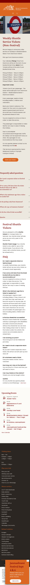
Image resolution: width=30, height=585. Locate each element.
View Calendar (6, 432)
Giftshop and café (7, 474)
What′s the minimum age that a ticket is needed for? (12, 195)
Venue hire (5, 519)
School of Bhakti (6, 535)
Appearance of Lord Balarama (14, 404)
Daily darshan (5, 492)
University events (6, 543)
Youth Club (5, 501)
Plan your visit (5, 471)
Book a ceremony (7, 494)
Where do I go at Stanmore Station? (12, 207)
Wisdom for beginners (8, 537)
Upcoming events (7, 478)
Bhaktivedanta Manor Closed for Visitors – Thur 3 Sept (17, 416)
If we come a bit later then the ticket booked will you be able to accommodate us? (12, 187)
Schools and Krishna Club (9, 498)
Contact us (5, 480)
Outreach (4, 512)
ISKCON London (6, 552)
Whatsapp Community (8, 525)
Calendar (4, 523)
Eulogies (4, 532)
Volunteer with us (7, 503)
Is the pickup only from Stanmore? (11, 202)
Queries (2, 217)
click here (23, 383)
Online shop (5, 496)
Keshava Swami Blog (7, 555)
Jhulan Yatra (11, 399)
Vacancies (5, 505)
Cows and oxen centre (8, 476)
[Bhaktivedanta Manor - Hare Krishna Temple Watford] (15, 7)
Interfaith (4, 514)
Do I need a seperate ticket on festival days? (12, 179)
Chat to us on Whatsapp (9, 482)
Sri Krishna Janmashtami (16, 422)
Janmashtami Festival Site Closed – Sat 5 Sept (16, 428)
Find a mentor (6, 507)
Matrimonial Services (8, 546)
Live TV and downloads (8, 490)
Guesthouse (5, 521)
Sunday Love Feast (13, 410)
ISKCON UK (5, 550)
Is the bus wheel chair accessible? (11, 212)
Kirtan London (5, 539)
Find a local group (7, 510)
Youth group (5, 541)
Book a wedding (6, 516)
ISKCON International (7, 548)
